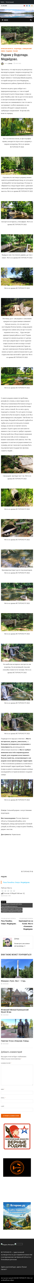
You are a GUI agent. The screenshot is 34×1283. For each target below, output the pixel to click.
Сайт (2, 1106)
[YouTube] (24, 6)
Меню (6, 20)
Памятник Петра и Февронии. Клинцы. (15, 1041)
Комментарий (6, 1063)
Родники (9, 51)
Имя (3, 1089)
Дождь (10, 63)
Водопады (17, 48)
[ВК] (27, 6)
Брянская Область (7, 48)
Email (3, 1098)
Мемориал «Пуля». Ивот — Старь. (13, 981)
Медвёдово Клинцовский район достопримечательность (12, 905)
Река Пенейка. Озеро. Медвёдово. (16, 882)
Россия (15, 51)
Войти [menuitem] (2, 2)
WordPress (6, 1280)
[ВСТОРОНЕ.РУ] (17, 13)
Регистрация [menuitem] (10, 2)
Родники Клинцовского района (12, 911)
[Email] (32, 6)
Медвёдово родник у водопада (12, 909)
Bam (12, 1280)
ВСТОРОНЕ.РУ (21, 1278)
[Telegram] (29, 6)
